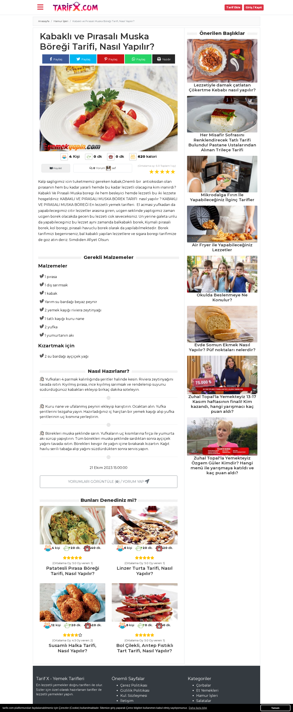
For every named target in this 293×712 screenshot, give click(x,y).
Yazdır (166, 59)
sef (113, 168)
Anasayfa (43, 21)
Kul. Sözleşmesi (133, 696)
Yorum (99, 168)
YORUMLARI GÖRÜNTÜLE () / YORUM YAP (106, 482)
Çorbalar (203, 685)
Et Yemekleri (207, 690)
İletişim (126, 701)
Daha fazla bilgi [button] (198, 707)
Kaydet (57, 168)
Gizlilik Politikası (135, 690)
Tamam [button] (275, 708)
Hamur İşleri (61, 21)
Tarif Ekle (233, 7)
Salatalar (203, 701)
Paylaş (57, 59)
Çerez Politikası (133, 685)
